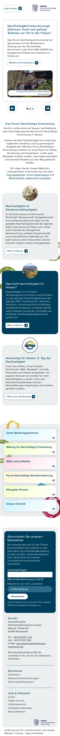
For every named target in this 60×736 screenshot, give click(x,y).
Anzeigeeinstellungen (20, 707)
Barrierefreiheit (16, 711)
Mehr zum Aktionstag (19, 396)
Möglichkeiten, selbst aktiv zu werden (30, 178)
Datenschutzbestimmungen (23, 678)
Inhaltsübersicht (17, 704)
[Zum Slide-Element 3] (33, 109)
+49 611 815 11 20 (22, 637)
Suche (11, 696)
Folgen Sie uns (16, 700)
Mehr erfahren (15, 250)
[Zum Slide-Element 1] (27, 109)
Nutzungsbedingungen (21, 681)
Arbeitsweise (41, 174)
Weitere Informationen (21, 62)
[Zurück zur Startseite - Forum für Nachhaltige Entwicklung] (44, 8)
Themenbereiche (15, 174)
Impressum (14, 674)
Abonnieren (17, 596)
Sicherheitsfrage (17, 569)
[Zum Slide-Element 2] (30, 109)
